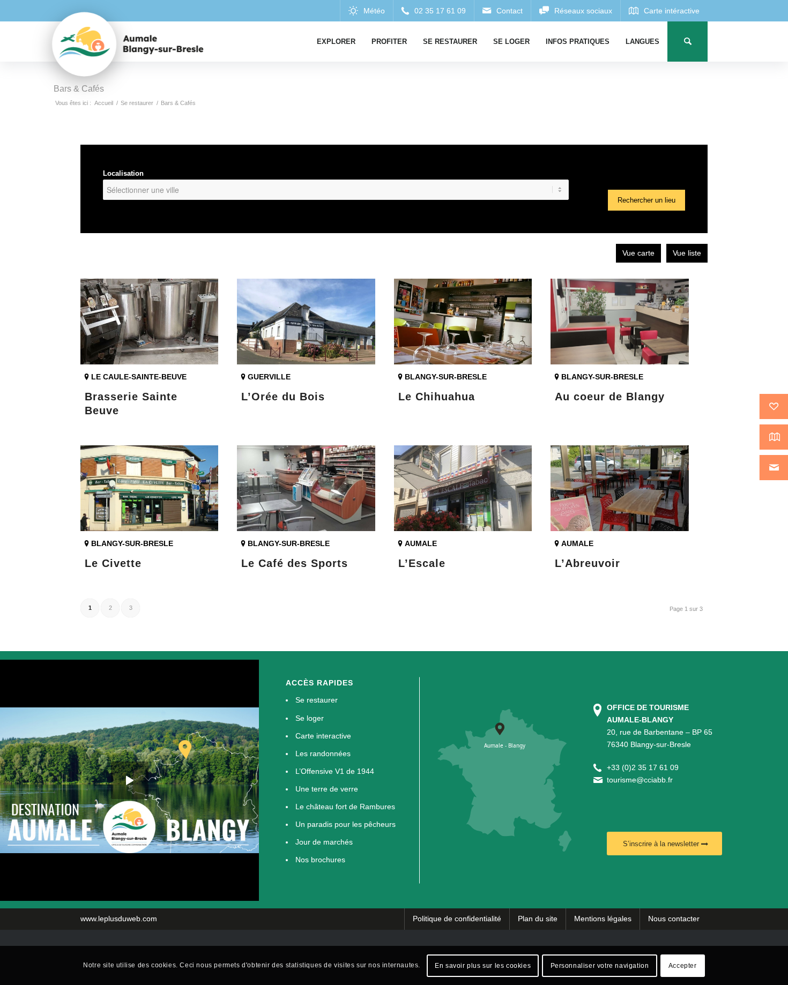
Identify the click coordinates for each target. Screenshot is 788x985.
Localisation (123, 173)
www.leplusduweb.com (118, 918)
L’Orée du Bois (283, 396)
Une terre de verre (326, 789)
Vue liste (687, 253)
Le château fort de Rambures (345, 806)
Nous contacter (674, 918)
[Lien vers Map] (664, 10)
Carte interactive (323, 736)
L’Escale (421, 563)
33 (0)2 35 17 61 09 (645, 767)
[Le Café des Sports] (306, 488)
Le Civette (113, 563)
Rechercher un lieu (646, 200)
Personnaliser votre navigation (600, 965)
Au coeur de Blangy (610, 396)
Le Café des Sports (294, 563)
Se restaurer (316, 700)
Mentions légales (602, 918)
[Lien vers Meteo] (366, 10)
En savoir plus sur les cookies (483, 965)
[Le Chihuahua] (463, 321)
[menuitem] (336, 41)
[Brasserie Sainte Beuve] (149, 321)
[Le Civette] (149, 488)
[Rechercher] (687, 41)
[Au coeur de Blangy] (619, 321)
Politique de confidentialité (457, 918)
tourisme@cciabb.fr (640, 779)
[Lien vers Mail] (502, 10)
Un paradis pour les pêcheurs (345, 824)
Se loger (309, 718)
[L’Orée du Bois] (306, 321)
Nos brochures (320, 859)
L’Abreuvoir (587, 563)
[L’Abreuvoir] (619, 488)
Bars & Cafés (79, 88)
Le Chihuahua (436, 396)
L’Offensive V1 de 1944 (334, 771)
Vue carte (638, 253)
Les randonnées (323, 753)
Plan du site (537, 918)
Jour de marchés (324, 842)
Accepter (682, 965)
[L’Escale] (463, 488)
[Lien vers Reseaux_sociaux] (575, 10)
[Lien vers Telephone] (433, 10)
